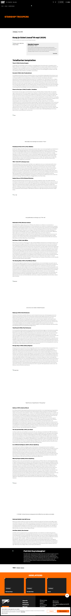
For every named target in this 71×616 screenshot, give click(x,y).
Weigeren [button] (52, 611)
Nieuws (25, 607)
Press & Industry (43, 604)
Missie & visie (56, 601)
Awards (25, 600)
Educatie (25, 602)
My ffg (61, 2)
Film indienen (42, 606)
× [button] (69, 608)
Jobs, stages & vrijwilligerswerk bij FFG (61, 604)
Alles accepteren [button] (63, 611)
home (2, 6)
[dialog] (35, 611)
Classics (22, 567)
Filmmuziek (42, 601)
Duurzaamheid (56, 602)
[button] (23, 613)
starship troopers (11, 6)
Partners (41, 603)
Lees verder (23, 611)
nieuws (6, 6)
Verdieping (15, 31)
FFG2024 (18, 567)
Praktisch (26, 605)
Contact (54, 605)
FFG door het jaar (43, 600)
